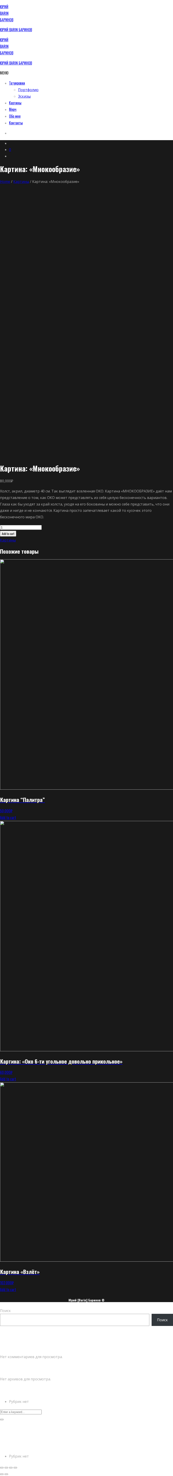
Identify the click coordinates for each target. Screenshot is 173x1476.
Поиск (5, 1310)
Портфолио (28, 89)
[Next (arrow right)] (6, 1474)
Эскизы (24, 96)
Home (5, 181)
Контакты (16, 123)
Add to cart (8, 533)
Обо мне (14, 116)
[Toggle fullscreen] (11, 1467)
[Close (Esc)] (2, 1467)
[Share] (6, 1467)
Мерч (12, 109)
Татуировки (17, 83)
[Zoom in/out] (15, 1467)
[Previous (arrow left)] (2, 1474)
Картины (15, 103)
